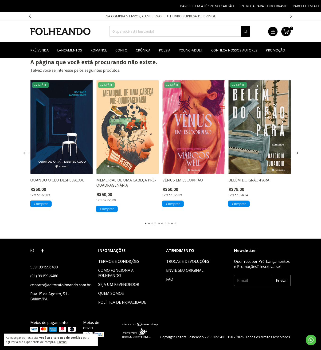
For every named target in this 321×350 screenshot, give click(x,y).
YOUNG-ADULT (191, 50)
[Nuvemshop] (140, 325)
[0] (286, 31)
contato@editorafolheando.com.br (60, 284)
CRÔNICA (143, 50)
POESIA (164, 50)
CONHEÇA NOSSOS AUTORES (234, 50)
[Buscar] (245, 31)
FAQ (169, 279)
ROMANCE (98, 50)
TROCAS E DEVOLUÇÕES (187, 261)
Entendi (62, 342)
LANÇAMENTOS (69, 50)
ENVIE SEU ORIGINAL (185, 270)
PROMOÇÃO (275, 50)
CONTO (121, 50)
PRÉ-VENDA (39, 50)
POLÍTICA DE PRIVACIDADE (122, 302)
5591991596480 (44, 267)
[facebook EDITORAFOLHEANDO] (42, 250)
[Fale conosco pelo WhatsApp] (311, 340)
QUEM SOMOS (111, 293)
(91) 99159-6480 (44, 276)
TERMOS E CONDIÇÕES (118, 261)
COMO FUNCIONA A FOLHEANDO (115, 273)
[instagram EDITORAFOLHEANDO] (32, 250)
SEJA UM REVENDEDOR (118, 284)
